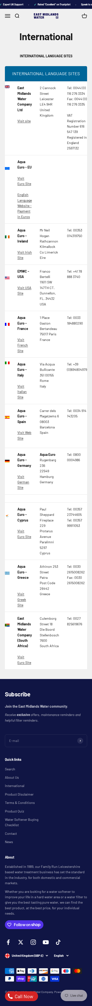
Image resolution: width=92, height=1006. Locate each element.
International (14, 786)
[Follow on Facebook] (8, 942)
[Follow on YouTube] (45, 942)
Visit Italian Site (22, 391)
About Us (12, 777)
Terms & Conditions (20, 802)
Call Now (23, 996)
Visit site (24, 121)
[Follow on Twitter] (20, 942)
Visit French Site (22, 345)
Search (10, 769)
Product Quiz (14, 811)
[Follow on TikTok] (58, 942)
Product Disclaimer (19, 794)
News (9, 842)
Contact (11, 833)
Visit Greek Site (21, 599)
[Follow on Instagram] (33, 942)
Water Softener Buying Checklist (21, 822)
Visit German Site (23, 482)
